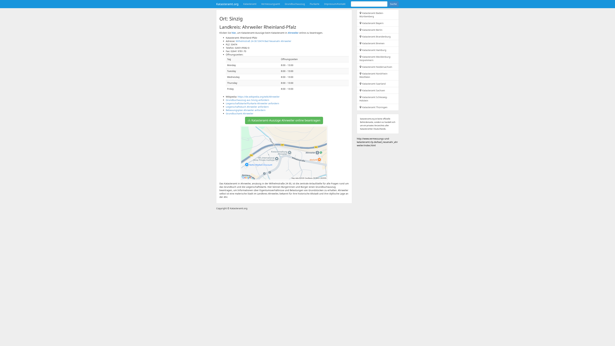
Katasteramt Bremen (373, 43)
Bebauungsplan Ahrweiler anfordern (246, 110)
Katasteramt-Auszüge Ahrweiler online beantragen (285, 120)
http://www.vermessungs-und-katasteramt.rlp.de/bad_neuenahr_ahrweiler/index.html (377, 142)
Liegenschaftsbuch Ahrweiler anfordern (247, 106)
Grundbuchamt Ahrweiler (239, 113)
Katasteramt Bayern (373, 23)
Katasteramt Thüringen (374, 107)
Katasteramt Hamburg (374, 50)
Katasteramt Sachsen (373, 90)
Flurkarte (314, 3)
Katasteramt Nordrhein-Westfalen (373, 75)
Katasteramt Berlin (372, 29)
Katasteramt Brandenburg (376, 36)
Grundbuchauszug (295, 3)
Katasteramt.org (227, 4)
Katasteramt (249, 3)
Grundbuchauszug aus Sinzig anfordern (247, 100)
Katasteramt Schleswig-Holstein (373, 99)
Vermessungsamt (270, 3)
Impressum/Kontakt (334, 3)
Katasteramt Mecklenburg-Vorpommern (375, 58)
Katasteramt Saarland (374, 83)
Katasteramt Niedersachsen (377, 66)
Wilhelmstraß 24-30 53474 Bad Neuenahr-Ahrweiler (263, 41)
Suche (393, 3)
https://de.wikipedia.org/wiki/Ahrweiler (259, 96)
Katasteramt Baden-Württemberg (371, 15)
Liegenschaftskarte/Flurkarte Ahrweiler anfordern (252, 103)
